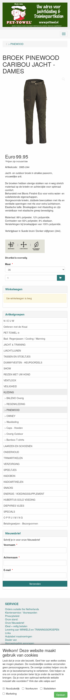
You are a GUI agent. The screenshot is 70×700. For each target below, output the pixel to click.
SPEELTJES (10, 470)
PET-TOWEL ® (11, 332)
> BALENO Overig (14, 398)
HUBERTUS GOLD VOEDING (19, 499)
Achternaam (11, 557)
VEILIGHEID (10, 386)
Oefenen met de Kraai (15, 326)
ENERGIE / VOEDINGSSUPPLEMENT (24, 493)
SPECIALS (9, 511)
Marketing (11, 693)
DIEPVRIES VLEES (14, 505)
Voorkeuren (31, 688)
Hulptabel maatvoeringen (18, 636)
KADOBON (9, 476)
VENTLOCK (10, 380)
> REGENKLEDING (14, 404)
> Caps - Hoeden (13, 427)
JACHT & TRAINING (14, 344)
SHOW (7, 368)
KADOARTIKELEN (13, 481)
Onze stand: (11, 619)
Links (8, 633)
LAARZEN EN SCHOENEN (18, 446)
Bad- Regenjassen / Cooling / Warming (24, 338)
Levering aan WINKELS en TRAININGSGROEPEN (32, 629)
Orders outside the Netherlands (22, 609)
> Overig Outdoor (13, 433)
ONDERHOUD (11, 452)
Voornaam (9, 544)
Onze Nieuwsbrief (14, 622)
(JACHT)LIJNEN (12, 350)
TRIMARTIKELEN (13, 458)
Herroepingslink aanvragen (19, 643)
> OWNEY (9, 416)
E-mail (7, 570)
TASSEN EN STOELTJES (17, 356)
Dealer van (11, 639)
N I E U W (9, 320)
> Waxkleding (11, 422)
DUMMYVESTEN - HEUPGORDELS (23, 362)
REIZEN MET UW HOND (17, 374)
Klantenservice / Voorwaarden (21, 612)
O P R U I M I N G (13, 517)
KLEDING (9, 392)
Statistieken (49, 688)
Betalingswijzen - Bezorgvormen (21, 523)
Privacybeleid (12, 616)
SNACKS (8, 487)
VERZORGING (12, 464)
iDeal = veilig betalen (16, 626)
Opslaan (60, 694)
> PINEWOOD (12, 410)
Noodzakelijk (13, 688)
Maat (8, 264)
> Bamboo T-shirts (14, 439)
